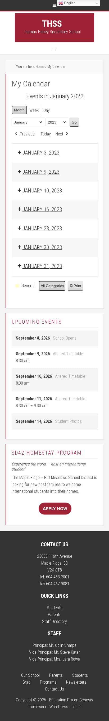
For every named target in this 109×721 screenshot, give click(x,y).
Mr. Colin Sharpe (62, 645)
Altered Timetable (68, 353)
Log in (76, 706)
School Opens (64, 338)
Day (46, 110)
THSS (52, 23)
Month (19, 110)
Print (75, 287)
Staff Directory (54, 621)
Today (45, 134)
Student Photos (68, 421)
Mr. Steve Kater (67, 652)
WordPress (58, 706)
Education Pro (61, 699)
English (69, 3)
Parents (54, 614)
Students (54, 607)
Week (34, 110)
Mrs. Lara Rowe (67, 659)
